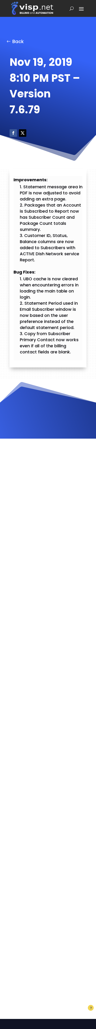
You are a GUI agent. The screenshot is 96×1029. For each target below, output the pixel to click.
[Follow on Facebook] (13, 133)
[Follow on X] (22, 133)
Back (18, 41)
